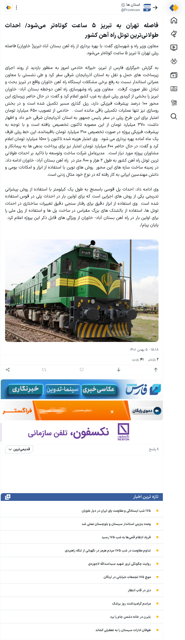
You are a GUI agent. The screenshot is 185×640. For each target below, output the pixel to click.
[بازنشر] (44, 370)
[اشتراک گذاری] (8, 370)
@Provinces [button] (130, 10)
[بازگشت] (155, 7)
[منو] (16, 7)
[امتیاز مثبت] (156, 370)
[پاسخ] (82, 370)
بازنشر (153, 359)
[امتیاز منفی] (118, 370)
